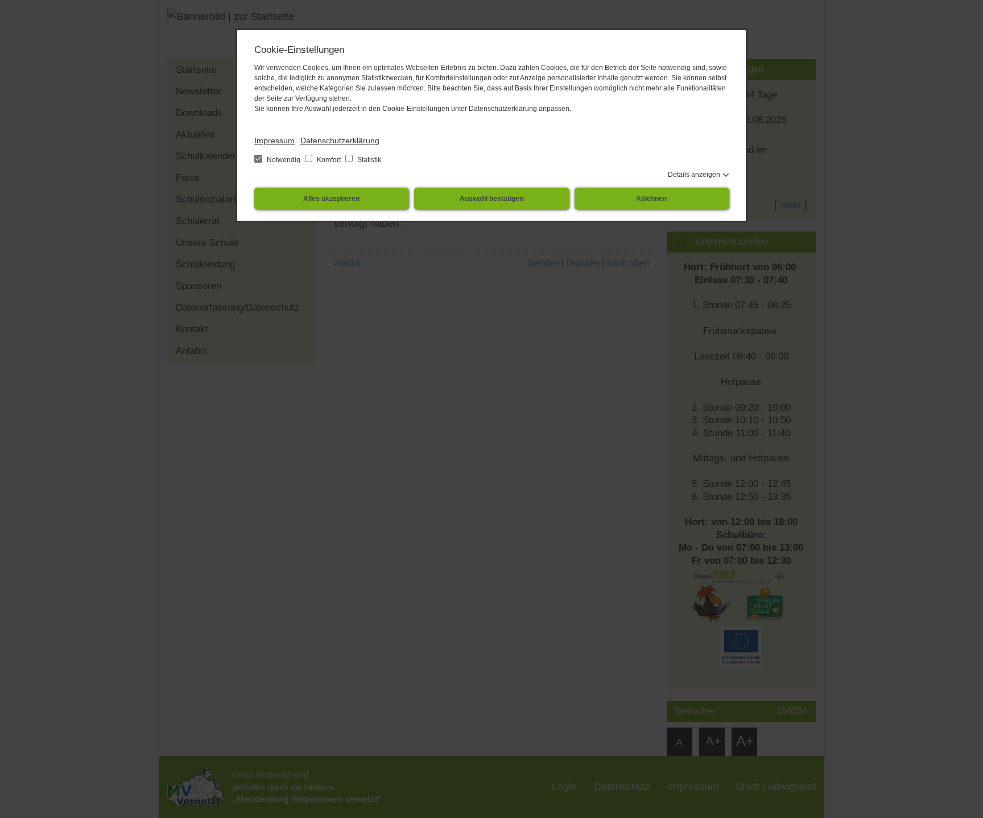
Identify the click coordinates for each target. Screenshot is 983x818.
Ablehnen (651, 199)
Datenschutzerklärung (339, 140)
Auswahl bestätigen (491, 199)
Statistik (368, 160)
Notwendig (283, 160)
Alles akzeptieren (331, 199)
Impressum (274, 140)
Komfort (328, 160)
